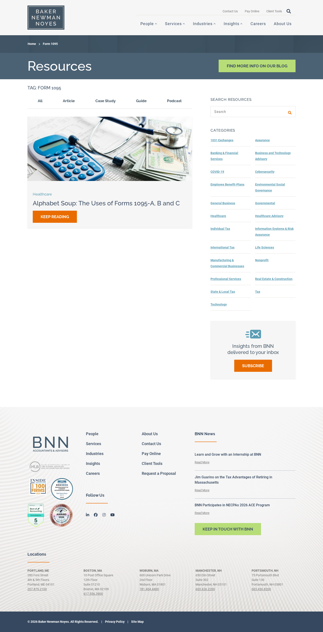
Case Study (105, 101)
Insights (231, 23)
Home (32, 44)
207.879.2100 (37, 589)
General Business (222, 203)
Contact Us (230, 11)
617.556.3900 (93, 593)
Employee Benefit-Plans (227, 184)
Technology (218, 304)
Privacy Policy (114, 621)
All (40, 101)
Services (173, 23)
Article (69, 101)
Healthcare (218, 216)
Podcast (174, 101)
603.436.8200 (261, 589)
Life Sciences (264, 247)
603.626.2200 (205, 589)
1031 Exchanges (221, 140)
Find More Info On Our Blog (257, 66)
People (147, 23)
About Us (283, 23)
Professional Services (225, 279)
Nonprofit (262, 260)
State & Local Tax (222, 291)
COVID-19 (217, 171)
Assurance (262, 140)
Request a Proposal (159, 473)
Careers (258, 23)
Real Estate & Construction (273, 279)
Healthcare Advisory (269, 216)
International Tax (222, 247)
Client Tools (274, 11)
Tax (257, 291)
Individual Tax (220, 228)
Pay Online (252, 11)
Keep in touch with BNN (228, 529)
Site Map (137, 621)
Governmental (265, 203)
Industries (202, 23)
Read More (202, 462)
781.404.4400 (149, 589)
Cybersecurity (264, 171)
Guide (141, 101)
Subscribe (253, 365)
